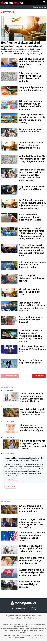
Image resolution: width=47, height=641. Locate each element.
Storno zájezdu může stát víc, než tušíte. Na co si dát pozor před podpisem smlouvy (32, 118)
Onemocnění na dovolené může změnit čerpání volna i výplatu (31, 428)
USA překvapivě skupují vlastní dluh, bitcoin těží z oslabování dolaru (32, 412)
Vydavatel (32, 616)
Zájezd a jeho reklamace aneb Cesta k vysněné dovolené (31, 320)
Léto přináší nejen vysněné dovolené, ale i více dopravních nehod (32, 265)
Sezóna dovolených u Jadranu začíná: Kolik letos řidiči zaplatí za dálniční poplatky (32, 306)
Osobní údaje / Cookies (18, 618)
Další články (38, 376)
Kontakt (25, 616)
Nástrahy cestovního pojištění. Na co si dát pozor (29, 292)
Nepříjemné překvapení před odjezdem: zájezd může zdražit (21, 44)
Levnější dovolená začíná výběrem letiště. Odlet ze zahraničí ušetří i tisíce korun (31, 63)
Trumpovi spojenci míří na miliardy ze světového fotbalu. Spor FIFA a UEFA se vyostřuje (32, 523)
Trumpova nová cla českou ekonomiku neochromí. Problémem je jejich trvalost (32, 536)
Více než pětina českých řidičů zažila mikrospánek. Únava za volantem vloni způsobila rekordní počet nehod (32, 250)
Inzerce (39, 616)
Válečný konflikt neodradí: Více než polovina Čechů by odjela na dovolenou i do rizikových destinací (32, 204)
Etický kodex (9, 616)
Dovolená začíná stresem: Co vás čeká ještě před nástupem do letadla (31, 145)
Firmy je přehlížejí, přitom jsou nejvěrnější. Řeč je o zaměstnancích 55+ (31, 560)
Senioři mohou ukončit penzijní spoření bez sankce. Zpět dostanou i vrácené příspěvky (32, 397)
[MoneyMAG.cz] (12, 2)
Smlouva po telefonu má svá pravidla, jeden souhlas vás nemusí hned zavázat (33, 444)
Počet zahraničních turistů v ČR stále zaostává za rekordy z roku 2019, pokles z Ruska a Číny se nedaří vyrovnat (32, 175)
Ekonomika (5, 502)
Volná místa (32, 618)
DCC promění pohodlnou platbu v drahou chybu (31, 88)
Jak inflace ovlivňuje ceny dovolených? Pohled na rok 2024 (32, 349)
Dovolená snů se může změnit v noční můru (30, 130)
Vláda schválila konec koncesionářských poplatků (29, 584)
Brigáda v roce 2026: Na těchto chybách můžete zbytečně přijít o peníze (31, 548)
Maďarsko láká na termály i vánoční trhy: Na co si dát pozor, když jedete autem (32, 159)
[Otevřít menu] (44, 3)
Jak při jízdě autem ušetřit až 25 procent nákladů (32, 188)
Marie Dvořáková (13, 480)
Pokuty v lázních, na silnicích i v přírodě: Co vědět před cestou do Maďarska (30, 77)
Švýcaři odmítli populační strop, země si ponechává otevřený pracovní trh (31, 572)
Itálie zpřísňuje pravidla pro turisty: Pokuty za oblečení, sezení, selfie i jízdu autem (31, 105)
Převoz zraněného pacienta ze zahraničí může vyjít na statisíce (30, 217)
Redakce (18, 616)
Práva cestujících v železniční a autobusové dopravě (31, 278)
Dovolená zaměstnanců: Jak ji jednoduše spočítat (31, 361)
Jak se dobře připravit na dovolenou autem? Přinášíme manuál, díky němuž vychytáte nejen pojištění (31, 335)
